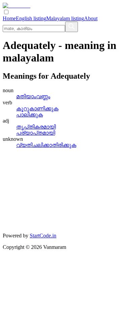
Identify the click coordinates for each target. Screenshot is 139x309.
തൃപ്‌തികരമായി (36, 127)
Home (9, 18)
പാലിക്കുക (29, 115)
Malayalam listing (65, 18)
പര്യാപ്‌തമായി (35, 133)
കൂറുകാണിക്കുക (37, 108)
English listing (31, 18)
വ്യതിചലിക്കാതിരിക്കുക (46, 145)
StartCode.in (43, 235)
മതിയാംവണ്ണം (33, 96)
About (91, 18)
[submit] (71, 27)
